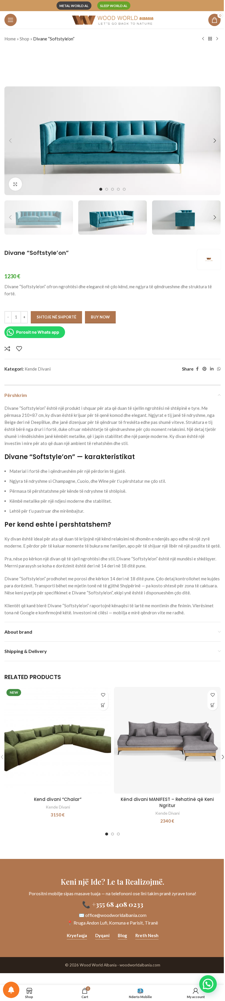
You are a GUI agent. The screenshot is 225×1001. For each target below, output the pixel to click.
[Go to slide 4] (118, 189)
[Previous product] (203, 38)
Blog (122, 935)
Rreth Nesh (146, 935)
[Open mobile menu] (10, 20)
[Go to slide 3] (112, 189)
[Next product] (217, 38)
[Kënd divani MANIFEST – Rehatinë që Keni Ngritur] (167, 740)
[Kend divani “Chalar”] (57, 740)
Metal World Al (73, 6)
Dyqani (102, 935)
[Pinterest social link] (204, 369)
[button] (10, 140)
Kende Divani (38, 368)
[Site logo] (112, 19)
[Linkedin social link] (211, 369)
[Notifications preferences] (11, 990)
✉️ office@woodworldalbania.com (112, 915)
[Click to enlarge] (15, 184)
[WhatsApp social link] (218, 369)
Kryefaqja (77, 935)
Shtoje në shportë (56, 317)
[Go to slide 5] (124, 189)
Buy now (100, 317)
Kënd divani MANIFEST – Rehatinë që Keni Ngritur (167, 802)
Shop (24, 38)
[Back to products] (210, 38)
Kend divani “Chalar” (57, 799)
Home (10, 38)
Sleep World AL (113, 6)
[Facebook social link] (197, 369)
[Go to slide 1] (100, 189)
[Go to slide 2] (106, 189)
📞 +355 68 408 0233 (112, 904)
